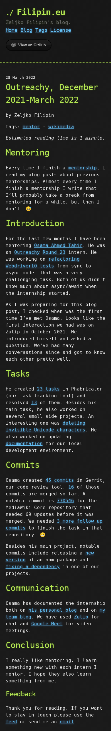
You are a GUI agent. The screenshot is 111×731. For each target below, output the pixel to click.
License (60, 30)
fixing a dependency (33, 566)
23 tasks (48, 389)
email (67, 721)
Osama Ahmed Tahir (58, 245)
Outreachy (27, 252)
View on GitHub (32, 45)
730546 (65, 500)
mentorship (82, 168)
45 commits (60, 480)
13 (34, 402)
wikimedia (61, 126)
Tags (41, 30)
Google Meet (47, 623)
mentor (31, 126)
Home (12, 30)
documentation (24, 443)
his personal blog (52, 610)
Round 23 (54, 252)
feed (11, 721)
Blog (26, 30)
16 (71, 487)
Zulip (81, 617)
